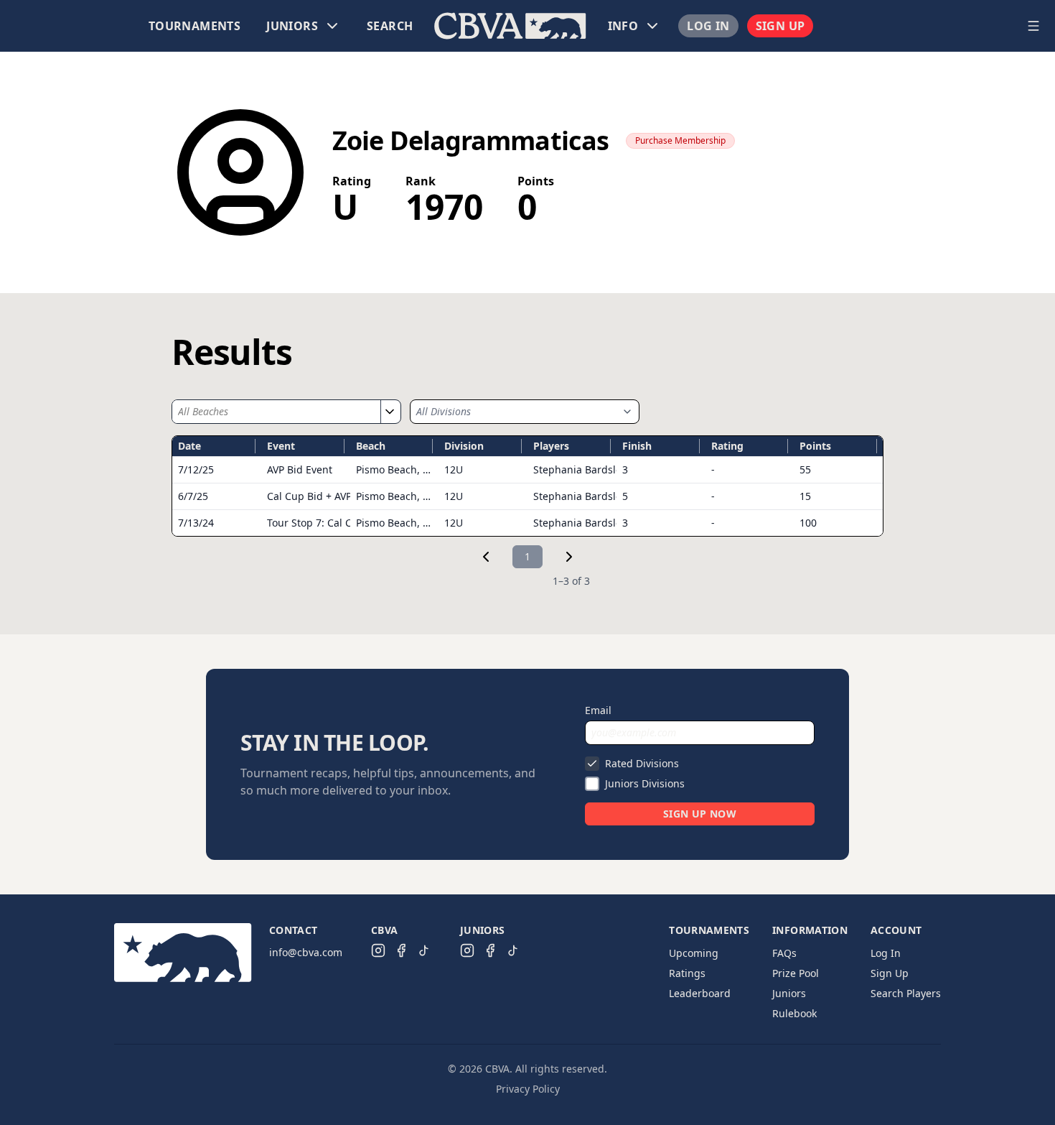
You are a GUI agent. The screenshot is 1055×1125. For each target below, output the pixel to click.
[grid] (527, 486)
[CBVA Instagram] (378, 950)
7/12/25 (196, 469)
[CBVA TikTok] (424, 950)
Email (598, 710)
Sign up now (699, 813)
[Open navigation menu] (1033, 26)
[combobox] (276, 411)
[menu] (510, 26)
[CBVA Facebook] (401, 950)
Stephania (580, 469)
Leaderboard (700, 993)
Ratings (687, 973)
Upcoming (693, 953)
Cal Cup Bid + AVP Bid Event (333, 496)
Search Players (906, 993)
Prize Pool (795, 973)
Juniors (789, 993)
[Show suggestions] (389, 411)
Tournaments (194, 26)
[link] (486, 556)
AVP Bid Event (299, 469)
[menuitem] (194, 25)
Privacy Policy (528, 1089)
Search (390, 26)
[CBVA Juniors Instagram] (467, 950)
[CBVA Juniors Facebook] (490, 950)
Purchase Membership (680, 140)
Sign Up (780, 26)
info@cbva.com (305, 952)
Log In (708, 26)
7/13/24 (196, 522)
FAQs (784, 953)
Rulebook (794, 1013)
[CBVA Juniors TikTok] (513, 950)
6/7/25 (193, 496)
